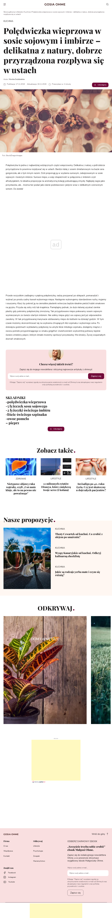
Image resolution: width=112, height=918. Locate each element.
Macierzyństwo (39, 861)
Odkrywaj (37, 841)
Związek (36, 856)
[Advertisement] (56, 760)
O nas (6, 846)
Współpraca (8, 851)
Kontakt (7, 856)
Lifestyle (19, 12)
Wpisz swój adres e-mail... (77, 868)
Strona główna (9, 12)
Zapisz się (96, 376)
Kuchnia (27, 12)
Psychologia (38, 851)
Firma (6, 841)
